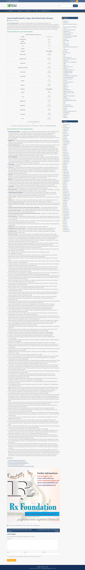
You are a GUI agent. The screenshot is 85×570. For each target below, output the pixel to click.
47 (12, 327)
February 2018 (66, 209)
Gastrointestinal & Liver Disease (69, 59)
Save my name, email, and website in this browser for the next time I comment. (25, 556)
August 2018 (65, 200)
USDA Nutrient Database (51, 125)
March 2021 (65, 152)
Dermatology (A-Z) (67, 34)
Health (64, 63)
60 (27, 359)
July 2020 (65, 164)
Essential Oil (65, 49)
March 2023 (65, 133)
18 (21, 238)
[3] (13, 137)
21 (57, 246)
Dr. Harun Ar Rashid (67, 37)
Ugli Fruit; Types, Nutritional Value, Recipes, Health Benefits (20, 530)
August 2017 (65, 218)
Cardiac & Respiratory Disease (69, 29)
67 (19, 385)
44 (34, 316)
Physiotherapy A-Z (67, 89)
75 (17, 414)
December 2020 (66, 157)
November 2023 (66, 127)
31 (33, 281)
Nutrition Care (29, 525)
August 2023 (65, 130)
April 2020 (65, 169)
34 (20, 290)
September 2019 (66, 180)
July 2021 (65, 146)
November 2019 (66, 177)
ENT (64, 42)
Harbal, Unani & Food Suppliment (15, 525)
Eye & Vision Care (45, 11)
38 (42, 302)
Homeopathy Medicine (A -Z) (69, 69)
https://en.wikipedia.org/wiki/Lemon (16, 460)
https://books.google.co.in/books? (16, 465)
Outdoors (65, 88)
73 (53, 408)
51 (51, 335)
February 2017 (66, 228)
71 (50, 403)
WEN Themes (53, 568)
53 (20, 341)
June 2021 (65, 147)
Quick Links (73, 1)
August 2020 (65, 163)
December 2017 (66, 212)
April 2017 (65, 225)
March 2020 (65, 170)
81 (39, 430)
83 (27, 439)
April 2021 (65, 150)
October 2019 (66, 178)
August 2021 (65, 144)
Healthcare (65, 68)
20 (51, 244)
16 (23, 232)
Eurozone (65, 51)
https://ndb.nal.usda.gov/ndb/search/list (17, 462)
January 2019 (65, 192)
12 (14, 225)
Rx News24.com (66, 98)
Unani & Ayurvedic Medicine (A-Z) (70, 111)
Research (65, 94)
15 (53, 229)
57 (9, 353)
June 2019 (65, 184)
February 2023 (66, 135)
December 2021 (66, 141)
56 (24, 350)
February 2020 (66, 172)
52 (15, 338)
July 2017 (65, 220)
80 (47, 429)
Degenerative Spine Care (68, 33)
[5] (21, 143)
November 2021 (66, 143)
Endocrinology (66, 40)
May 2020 (65, 167)
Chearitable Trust (66, 31)
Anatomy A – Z (28, 11)
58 (41, 354)
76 (19, 418)
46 (13, 325)
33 (42, 287)
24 (44, 256)
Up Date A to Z (66, 114)
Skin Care (10, 179)
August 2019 (65, 181)
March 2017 (65, 226)
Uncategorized (66, 112)
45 (55, 322)
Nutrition (24, 525)
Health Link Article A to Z (68, 66)
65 (41, 379)
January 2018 (65, 211)
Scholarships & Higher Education (69, 100)
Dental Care (11, 167)
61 (44, 362)
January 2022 (65, 140)
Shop (36, 11)
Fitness (64, 54)
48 (47, 330)
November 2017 (66, 214)
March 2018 (65, 208)
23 (21, 253)
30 (26, 278)
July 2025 (65, 126)
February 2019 (66, 191)
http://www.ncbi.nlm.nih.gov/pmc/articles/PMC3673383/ (21, 466)
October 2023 (66, 129)
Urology (64, 115)
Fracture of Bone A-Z (67, 57)
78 (14, 423)
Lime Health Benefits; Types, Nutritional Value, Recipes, (48, 530)
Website (44, 552)
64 (28, 377)
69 (47, 393)
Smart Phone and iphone (68, 106)
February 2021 (66, 153)
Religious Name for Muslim (68, 92)
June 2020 (65, 166)
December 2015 (66, 231)
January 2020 (65, 174)
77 (54, 420)
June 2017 (65, 222)
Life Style (65, 80)
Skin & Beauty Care (36, 525)
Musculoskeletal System (68, 82)
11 (53, 220)
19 (36, 241)
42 (26, 311)
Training (64, 109)
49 (52, 332)
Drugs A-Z (19, 11)
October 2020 (66, 160)
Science (64, 101)
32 (26, 284)
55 (14, 347)
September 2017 (66, 217)
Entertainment (66, 43)
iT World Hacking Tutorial (68, 77)
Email (26, 552)
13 (46, 226)
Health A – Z (11, 11)
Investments (65, 74)
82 (32, 434)
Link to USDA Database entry (33, 121)
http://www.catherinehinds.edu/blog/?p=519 (18, 463)
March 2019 (65, 189)
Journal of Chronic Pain (67, 78)
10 (16, 219)
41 (50, 308)
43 (33, 313)
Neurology (65, 83)
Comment (9, 538)
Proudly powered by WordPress (35, 568)
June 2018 (65, 203)
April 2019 (65, 188)
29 (47, 274)
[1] (31, 25)
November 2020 (66, 158)
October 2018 (66, 197)
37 (16, 299)
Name (8, 552)
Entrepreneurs (66, 45)
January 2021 (65, 155)
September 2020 (66, 161)
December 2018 (66, 194)
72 (25, 406)
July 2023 (65, 132)
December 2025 (66, 124)
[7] (43, 148)
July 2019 (65, 183)
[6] (49, 146)
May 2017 (65, 223)
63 (26, 372)
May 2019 (65, 186)
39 (9, 305)
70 (22, 396)
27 (36, 265)
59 (57, 356)
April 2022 (65, 138)
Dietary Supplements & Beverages (70, 36)
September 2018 (66, 198)
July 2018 (65, 201)
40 (51, 307)
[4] (15, 139)
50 (52, 333)
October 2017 (66, 215)
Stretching (65, 108)
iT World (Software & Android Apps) (70, 75)
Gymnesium (65, 60)
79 (37, 427)
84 (35, 443)
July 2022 (65, 136)
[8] (25, 173)
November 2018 (66, 195)
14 (54, 228)
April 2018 (65, 206)
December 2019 (66, 175)
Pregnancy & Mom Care (68, 91)
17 (57, 235)
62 (56, 365)
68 (9, 388)
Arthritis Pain (65, 22)
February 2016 (66, 229)
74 (31, 411)
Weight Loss (65, 117)
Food (64, 55)
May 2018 (65, 205)
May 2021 (65, 149)
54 (54, 342)
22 (23, 250)
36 (55, 296)
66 (41, 381)
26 (25, 262)
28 (29, 270)
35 (17, 293)
